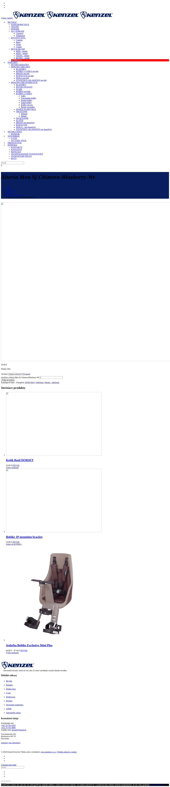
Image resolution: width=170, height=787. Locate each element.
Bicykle (9, 681)
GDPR (8, 709)
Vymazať (26, 374)
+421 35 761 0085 (8, 728)
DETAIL (16, 465)
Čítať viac (161, 785)
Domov (9, 189)
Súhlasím (153, 785)
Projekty (9, 701)
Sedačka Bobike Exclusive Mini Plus (29, 645)
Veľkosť (4, 374)
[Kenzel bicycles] (57, 18)
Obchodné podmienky (15, 705)
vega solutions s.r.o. (49, 752)
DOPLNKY (11, 191)
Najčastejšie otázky (13, 713)
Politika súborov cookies (67, 752)
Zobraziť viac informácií (10, 743)
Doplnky (9, 685)
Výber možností (12, 468)
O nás (8, 693)
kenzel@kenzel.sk (19, 730)
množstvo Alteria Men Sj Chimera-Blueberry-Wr (20, 377)
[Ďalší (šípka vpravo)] (4, 783)
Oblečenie (10, 193)
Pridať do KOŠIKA (14, 544)
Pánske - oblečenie (13, 195)
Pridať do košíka (8, 380)
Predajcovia (10, 697)
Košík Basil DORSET (19, 460)
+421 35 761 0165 (8, 725)
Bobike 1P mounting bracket (24, 536)
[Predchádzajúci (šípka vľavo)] (2, 783)
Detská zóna (11, 689)
